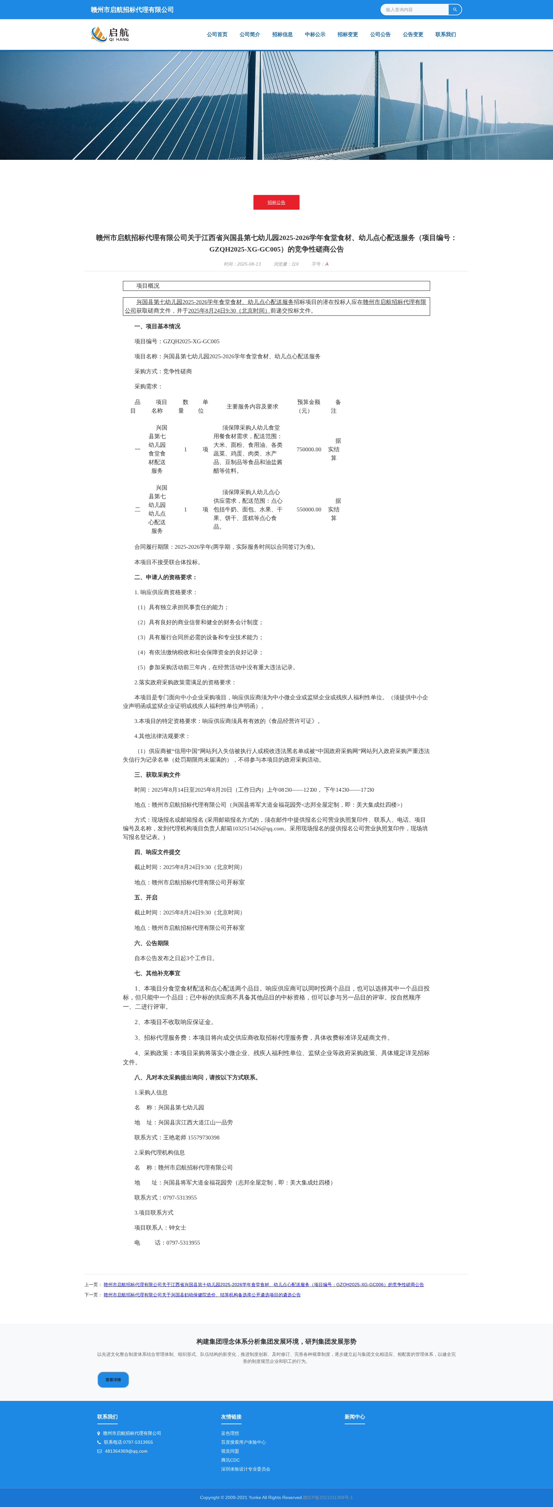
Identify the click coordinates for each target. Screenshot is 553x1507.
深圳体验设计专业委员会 (245, 1469)
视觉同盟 (230, 1451)
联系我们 (446, 34)
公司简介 (250, 34)
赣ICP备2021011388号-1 (328, 1497)
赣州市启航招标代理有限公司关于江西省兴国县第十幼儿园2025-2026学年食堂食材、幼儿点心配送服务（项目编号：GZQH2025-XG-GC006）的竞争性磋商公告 (264, 1284)
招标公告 (276, 202)
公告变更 (413, 34)
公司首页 (217, 34)
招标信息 (282, 34)
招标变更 (348, 34)
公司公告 (380, 34)
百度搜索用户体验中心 (243, 1442)
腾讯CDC (230, 1460)
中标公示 (315, 34)
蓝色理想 (230, 1433)
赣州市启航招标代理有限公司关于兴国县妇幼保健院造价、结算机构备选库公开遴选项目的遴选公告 (202, 1294)
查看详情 (113, 1380)
